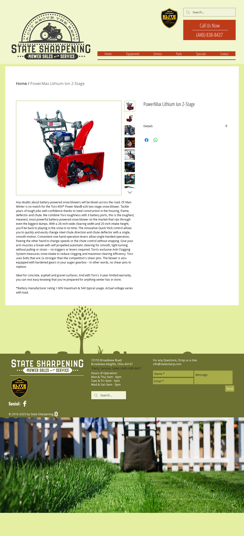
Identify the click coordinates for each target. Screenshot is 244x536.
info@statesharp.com (167, 364)
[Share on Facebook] (146, 140)
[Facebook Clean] (25, 404)
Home (21, 83)
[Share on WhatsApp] (155, 140)
